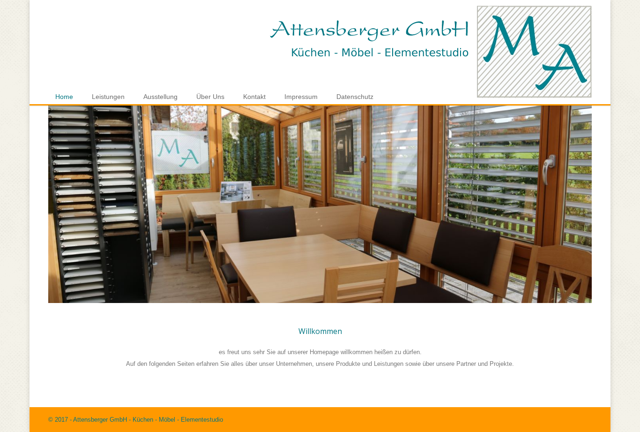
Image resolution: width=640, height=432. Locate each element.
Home (64, 96)
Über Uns (210, 96)
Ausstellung (160, 96)
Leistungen (108, 96)
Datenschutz (354, 96)
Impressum (301, 96)
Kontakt (254, 96)
